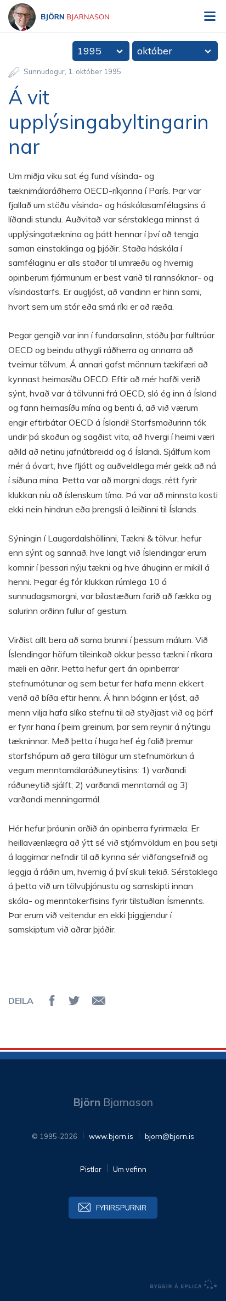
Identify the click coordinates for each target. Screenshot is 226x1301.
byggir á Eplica (184, 1284)
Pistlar (90, 1169)
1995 (89, 50)
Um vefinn (129, 1169)
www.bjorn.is (111, 1136)
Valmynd (210, 16)
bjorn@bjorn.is (169, 1136)
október (154, 50)
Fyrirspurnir (121, 1207)
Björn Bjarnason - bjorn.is (68, 17)
